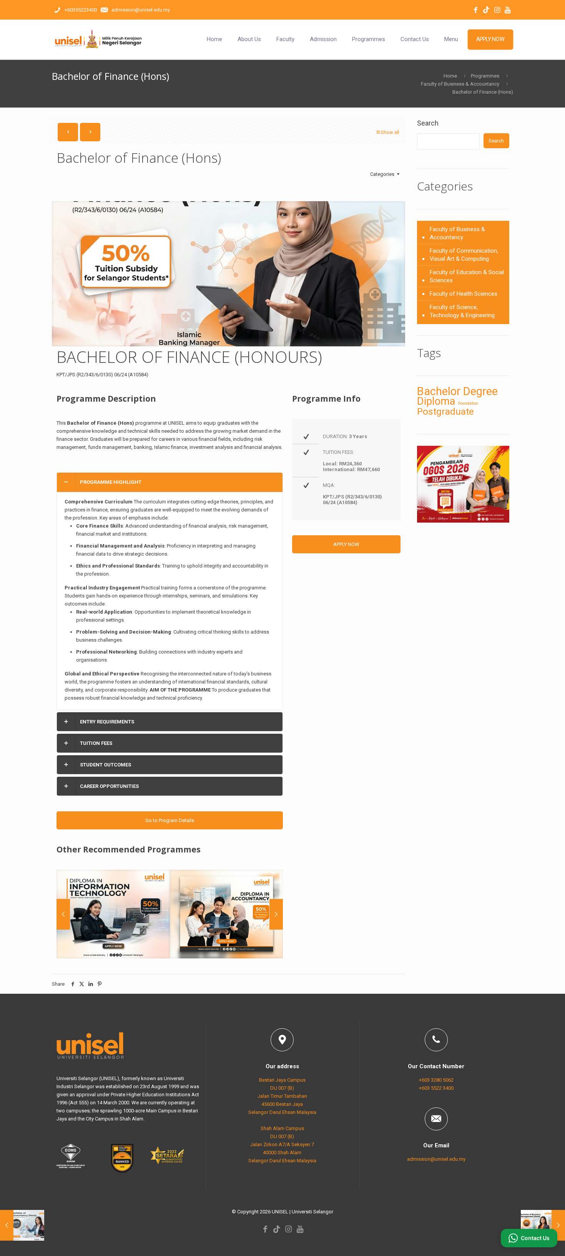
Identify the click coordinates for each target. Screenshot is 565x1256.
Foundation (468, 403)
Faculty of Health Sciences (463, 293)
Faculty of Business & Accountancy (460, 84)
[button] (169, 591)
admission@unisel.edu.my (436, 1159)
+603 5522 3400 (436, 1088)
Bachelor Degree (457, 391)
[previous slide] (63, 914)
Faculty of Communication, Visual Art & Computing (464, 254)
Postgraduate (445, 411)
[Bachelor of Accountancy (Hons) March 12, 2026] (22, 1225)
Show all (390, 132)
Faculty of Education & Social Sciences (467, 276)
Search (428, 123)
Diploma (436, 401)
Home (450, 76)
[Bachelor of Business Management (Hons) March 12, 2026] (543, 1225)
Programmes (485, 76)
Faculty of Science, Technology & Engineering (462, 311)
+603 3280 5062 (436, 1080)
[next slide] (276, 914)
